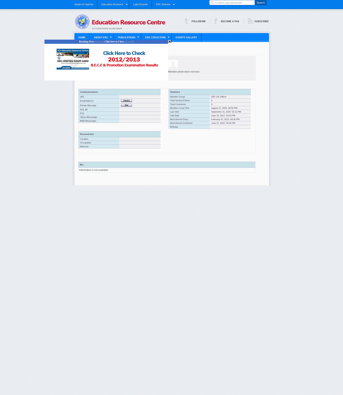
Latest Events (140, 4)
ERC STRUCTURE (153, 38)
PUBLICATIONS (125, 38)
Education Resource (110, 6)
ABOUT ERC (99, 38)
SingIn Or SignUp (83, 4)
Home (82, 37)
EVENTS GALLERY (186, 37)
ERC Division (161, 6)
